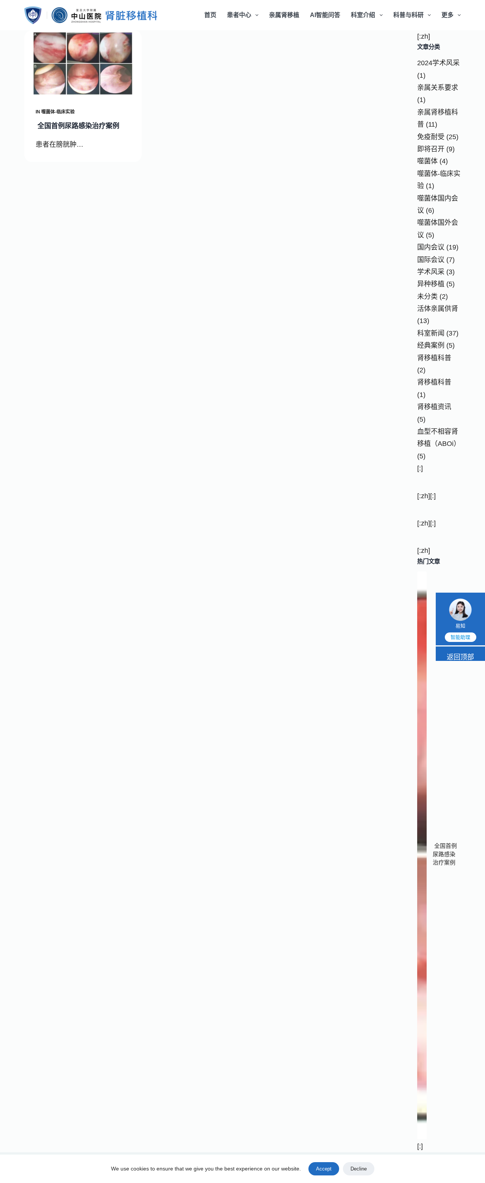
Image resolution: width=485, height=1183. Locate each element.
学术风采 (430, 272)
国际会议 (430, 260)
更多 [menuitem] (447, 15)
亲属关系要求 (437, 87)
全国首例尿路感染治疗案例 (77, 126)
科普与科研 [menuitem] (408, 15)
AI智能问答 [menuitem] (325, 15)
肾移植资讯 (434, 407)
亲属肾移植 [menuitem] (284, 15)
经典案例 (430, 345)
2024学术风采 (438, 63)
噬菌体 (427, 161)
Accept (324, 1169)
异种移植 (430, 284)
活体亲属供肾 (437, 308)
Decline (358, 1169)
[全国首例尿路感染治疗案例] (83, 63)
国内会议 (430, 247)
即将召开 (430, 149)
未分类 (427, 296)
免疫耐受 (430, 137)
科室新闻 (430, 333)
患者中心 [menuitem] (239, 15)
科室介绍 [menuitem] (363, 15)
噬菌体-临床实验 (58, 112)
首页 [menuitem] (210, 15)
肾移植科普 (434, 358)
